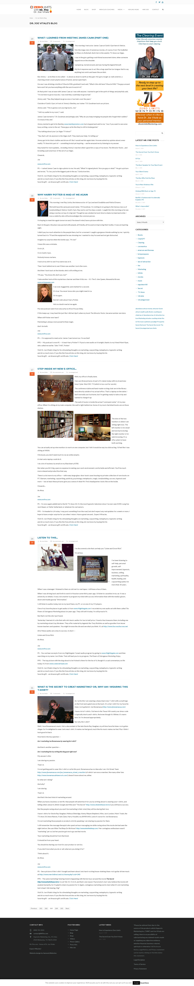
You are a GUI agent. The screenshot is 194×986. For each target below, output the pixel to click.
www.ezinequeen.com (45, 282)
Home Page (74, 930)
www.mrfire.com (43, 164)
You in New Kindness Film (144, 184)
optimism (147, 322)
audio (147, 312)
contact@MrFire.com (40, 933)
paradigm (154, 322)
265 (61, 908)
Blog (86, 9)
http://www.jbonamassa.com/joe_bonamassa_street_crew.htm (61, 772)
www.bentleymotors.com (74, 124)
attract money (147, 308)
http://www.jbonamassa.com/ (114, 707)
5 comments (56, 41)
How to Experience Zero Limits (146, 145)
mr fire (138, 322)
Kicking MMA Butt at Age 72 (146, 191)
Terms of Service (140, 964)
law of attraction (156, 315)
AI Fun (138, 158)
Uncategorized (70, 41)
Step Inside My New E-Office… (57, 368)
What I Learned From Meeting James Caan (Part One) (72, 37)
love (137, 318)
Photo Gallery (75, 942)
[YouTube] (162, 2)
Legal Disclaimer (139, 960)
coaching (156, 312)
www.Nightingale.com (82, 608)
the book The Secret (146, 325)
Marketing (142, 318)
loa (163, 315)
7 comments (56, 693)
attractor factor (158, 308)
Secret (138, 325)
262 (46, 908)
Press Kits (73, 945)
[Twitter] (159, 2)
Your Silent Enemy (142, 171)
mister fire (161, 318)
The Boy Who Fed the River (145, 178)
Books (151, 312)
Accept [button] (136, 983)
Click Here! (73, 182)
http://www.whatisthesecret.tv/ (98, 805)
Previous (34, 908)
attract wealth (140, 312)
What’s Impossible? (142, 206)
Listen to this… (47, 537)
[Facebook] (156, 2)
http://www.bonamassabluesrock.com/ (52, 775)
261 (41, 908)
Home (79, 9)
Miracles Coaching (106, 9)
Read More (144, 983)
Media (120, 9)
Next (67, 908)
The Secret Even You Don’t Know (147, 152)
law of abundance (145, 315)
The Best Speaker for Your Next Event (149, 165)
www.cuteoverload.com (58, 663)
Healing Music (133, 9)
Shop (94, 9)
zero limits (153, 328)
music (142, 322)
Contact (155, 9)
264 (56, 908)
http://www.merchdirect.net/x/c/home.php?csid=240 (59, 874)
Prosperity (160, 322)
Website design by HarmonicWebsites (43, 953)
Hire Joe (145, 9)
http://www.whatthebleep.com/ (87, 828)
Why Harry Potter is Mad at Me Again (62, 194)
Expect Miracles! (35, 949)
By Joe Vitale (44, 41)
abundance (139, 308)
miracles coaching (151, 318)
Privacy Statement (140, 969)
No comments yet (58, 372)
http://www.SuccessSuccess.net (116, 626)
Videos (72, 939)
